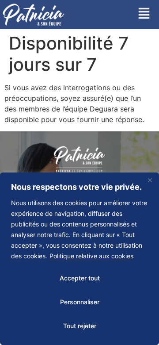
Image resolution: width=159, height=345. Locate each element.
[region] (79, 258)
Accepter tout (80, 278)
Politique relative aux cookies (91, 256)
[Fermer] (149, 180)
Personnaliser (79, 302)
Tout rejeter (79, 326)
